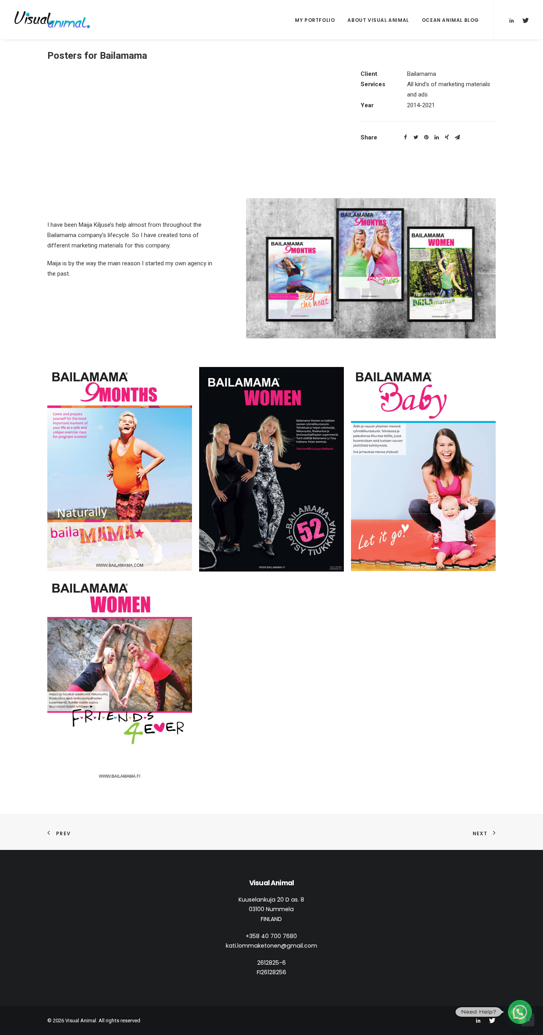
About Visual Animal (378, 20)
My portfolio (315, 20)
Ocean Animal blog (450, 20)
